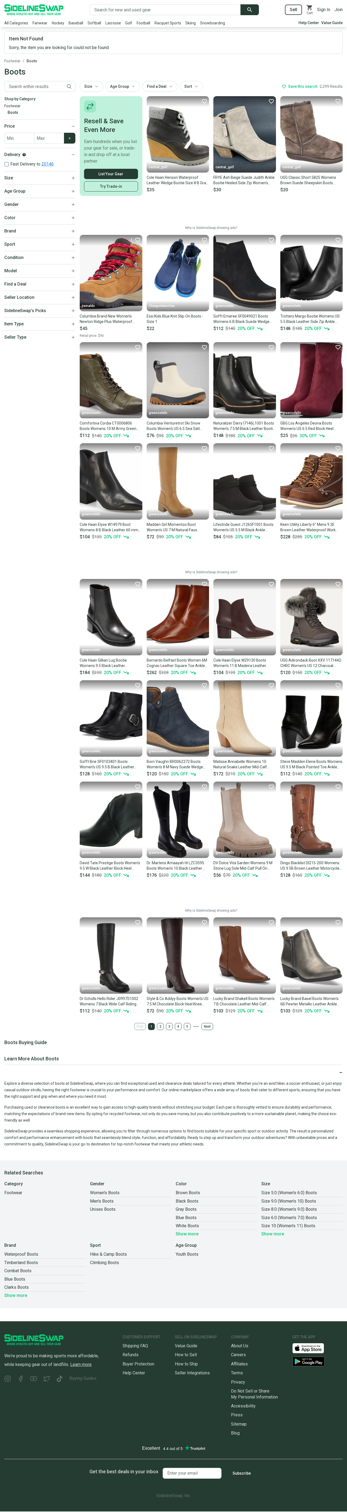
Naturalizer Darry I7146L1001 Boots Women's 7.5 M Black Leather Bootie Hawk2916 (244, 426)
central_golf (158, 167)
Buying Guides (83, 1378)
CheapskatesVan (162, 306)
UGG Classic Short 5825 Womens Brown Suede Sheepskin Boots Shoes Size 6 (308, 180)
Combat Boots (17, 1270)
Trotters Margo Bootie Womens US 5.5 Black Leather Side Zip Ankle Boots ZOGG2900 (310, 319)
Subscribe (242, 1473)
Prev (140, 1026)
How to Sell (186, 1354)
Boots (32, 61)
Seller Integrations (192, 1372)
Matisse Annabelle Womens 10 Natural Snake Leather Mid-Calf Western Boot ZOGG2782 (240, 764)
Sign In (323, 9)
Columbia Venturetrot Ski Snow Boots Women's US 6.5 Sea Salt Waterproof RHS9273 (173, 426)
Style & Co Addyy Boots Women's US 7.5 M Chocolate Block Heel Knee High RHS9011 (177, 1001)
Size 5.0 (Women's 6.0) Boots (289, 1192)
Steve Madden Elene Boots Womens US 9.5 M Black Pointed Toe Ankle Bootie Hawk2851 (311, 764)
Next (207, 1026)
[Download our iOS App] (312, 1348)
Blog (235, 1433)
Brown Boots (188, 1192)
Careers (238, 1354)
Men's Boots (102, 1201)
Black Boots (187, 1201)
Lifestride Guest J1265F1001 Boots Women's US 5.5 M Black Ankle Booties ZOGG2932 (243, 527)
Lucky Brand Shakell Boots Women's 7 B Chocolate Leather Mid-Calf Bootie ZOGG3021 (244, 1001)
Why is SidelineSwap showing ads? (211, 228)
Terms (237, 1372)
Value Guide (332, 23)
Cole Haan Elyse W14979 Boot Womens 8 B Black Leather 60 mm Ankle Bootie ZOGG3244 (109, 527)
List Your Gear (110, 174)
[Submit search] (249, 9)
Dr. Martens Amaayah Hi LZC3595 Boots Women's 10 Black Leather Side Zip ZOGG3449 (175, 866)
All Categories (16, 23)
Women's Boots (105, 1192)
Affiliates (239, 1364)
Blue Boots (186, 1217)
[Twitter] (46, 1379)
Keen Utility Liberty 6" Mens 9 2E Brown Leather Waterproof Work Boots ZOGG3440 (308, 527)
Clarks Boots (16, 1287)
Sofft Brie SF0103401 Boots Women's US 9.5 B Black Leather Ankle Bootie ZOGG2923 (107, 764)
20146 (47, 164)
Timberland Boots (21, 1262)
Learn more (81, 1364)
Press (237, 1414)
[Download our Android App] (317, 1361)
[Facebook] (20, 1379)
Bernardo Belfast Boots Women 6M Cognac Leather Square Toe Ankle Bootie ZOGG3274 (177, 663)
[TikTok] (59, 1379)
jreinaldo (88, 306)
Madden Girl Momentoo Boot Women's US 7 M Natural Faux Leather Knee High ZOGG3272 (172, 527)
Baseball (76, 23)
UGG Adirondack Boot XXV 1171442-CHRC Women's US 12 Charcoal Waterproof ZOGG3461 (311, 663)
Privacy (238, 1382)
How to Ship (186, 1364)
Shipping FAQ (135, 1345)
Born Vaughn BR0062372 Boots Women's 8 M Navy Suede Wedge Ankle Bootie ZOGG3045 (175, 764)
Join (339, 9)
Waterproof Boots (21, 1254)
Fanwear (40, 23)
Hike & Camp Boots (108, 1254)
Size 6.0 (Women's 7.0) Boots (289, 1217)
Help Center (308, 23)
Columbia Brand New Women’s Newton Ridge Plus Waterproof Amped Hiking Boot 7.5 (106, 319)
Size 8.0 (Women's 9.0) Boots (289, 1209)
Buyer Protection (138, 1364)
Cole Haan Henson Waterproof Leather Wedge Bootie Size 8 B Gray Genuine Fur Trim (177, 180)
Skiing (190, 23)
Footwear (12, 61)
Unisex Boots (102, 1209)
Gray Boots (186, 1209)
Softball (94, 23)
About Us (239, 1345)
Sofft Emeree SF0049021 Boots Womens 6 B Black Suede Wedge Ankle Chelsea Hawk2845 (241, 319)
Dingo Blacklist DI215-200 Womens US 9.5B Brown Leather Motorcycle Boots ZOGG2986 (309, 866)
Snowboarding (212, 23)
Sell (293, 9)
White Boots (187, 1225)
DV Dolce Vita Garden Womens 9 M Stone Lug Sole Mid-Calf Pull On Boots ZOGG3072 (242, 866)
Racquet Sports (168, 23)
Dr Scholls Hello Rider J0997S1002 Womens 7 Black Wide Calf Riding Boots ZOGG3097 (109, 1001)
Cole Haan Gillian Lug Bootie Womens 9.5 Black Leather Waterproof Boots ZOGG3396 (105, 663)
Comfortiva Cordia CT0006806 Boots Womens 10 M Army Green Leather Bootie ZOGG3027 (108, 426)
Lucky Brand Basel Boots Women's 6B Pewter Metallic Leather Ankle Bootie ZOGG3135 (309, 1001)
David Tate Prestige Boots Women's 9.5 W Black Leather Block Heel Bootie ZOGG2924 (110, 866)
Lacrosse (113, 23)
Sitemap (239, 1424)
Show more (187, 1233)
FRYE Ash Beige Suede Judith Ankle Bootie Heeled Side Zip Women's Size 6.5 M (244, 180)
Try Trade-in (111, 186)
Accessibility (243, 1406)
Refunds (131, 1354)
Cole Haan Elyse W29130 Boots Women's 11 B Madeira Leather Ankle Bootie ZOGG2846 (239, 663)
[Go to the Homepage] (33, 9)
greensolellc (225, 306)
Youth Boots (187, 1254)
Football (143, 23)
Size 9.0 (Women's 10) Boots (288, 1201)
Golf (128, 23)
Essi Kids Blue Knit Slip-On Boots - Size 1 (175, 319)
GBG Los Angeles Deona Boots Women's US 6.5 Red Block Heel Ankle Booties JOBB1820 (306, 426)
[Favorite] (204, 101)
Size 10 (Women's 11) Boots (288, 1225)
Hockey (58, 23)
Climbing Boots (104, 1262)
